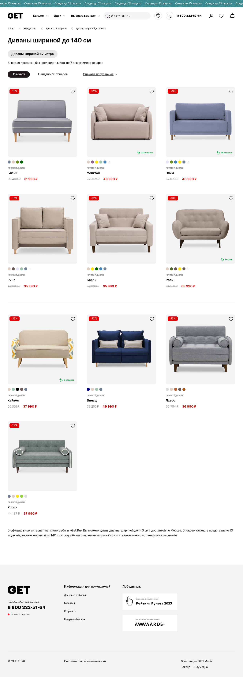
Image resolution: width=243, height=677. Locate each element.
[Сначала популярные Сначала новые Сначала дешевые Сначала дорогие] (100, 74)
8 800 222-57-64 (189, 15)
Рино (11, 280)
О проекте (70, 611)
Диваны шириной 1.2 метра (32, 54)
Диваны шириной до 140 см (91, 28)
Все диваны (30, 28)
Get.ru (11, 28)
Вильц (92, 400)
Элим (170, 173)
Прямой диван (16, 168)
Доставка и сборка (75, 595)
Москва (158, 16)
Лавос (170, 400)
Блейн (12, 173)
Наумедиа (201, 667)
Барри (91, 280)
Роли (170, 280)
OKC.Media (205, 661)
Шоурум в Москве (74, 619)
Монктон (93, 173)
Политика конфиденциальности (85, 661)
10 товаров (53, 74)
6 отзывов (69, 380)
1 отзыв (229, 259)
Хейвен (13, 400)
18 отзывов (227, 153)
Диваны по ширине (56, 28)
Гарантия (69, 603)
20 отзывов (147, 153)
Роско (12, 507)
